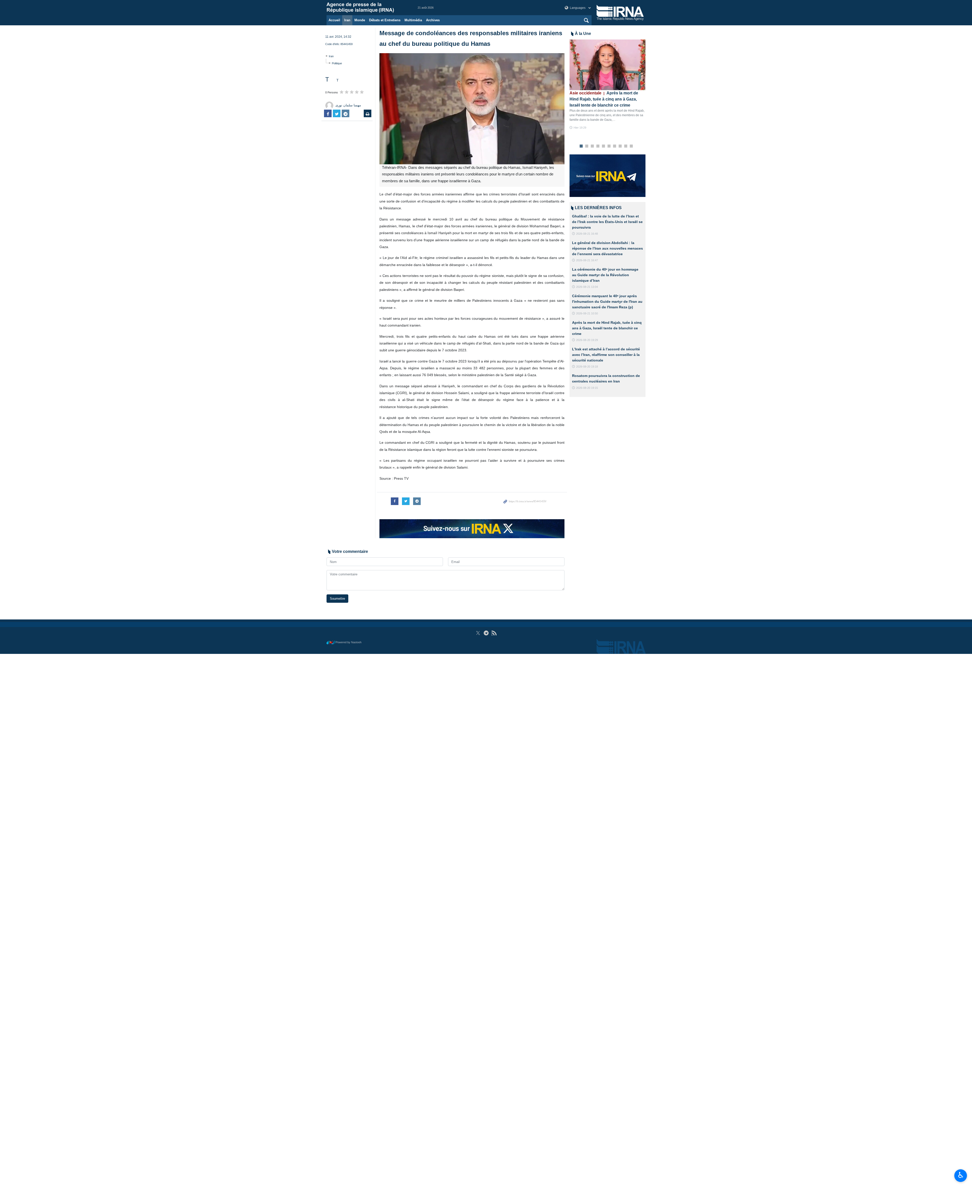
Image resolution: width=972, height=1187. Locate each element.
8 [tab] (620, 146)
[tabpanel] (607, 84)
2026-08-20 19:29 (587, 339)
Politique (337, 63)
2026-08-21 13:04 (587, 286)
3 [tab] (592, 146)
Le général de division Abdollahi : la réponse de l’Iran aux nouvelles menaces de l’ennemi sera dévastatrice (607, 248)
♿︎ (960, 1175)
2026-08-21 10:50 (587, 313)
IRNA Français (367, 8)
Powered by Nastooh (348, 642)
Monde (359, 20)
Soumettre (337, 598)
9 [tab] (626, 146)
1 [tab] (581, 146)
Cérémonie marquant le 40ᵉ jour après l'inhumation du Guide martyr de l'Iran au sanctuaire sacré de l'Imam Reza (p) (607, 301)
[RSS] (494, 633)
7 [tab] (615, 146)
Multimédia (413, 20)
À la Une (583, 33)
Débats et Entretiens (384, 20)
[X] (478, 633)
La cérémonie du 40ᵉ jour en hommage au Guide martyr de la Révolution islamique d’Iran (605, 274)
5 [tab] (603, 146)
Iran (347, 20)
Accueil (334, 20)
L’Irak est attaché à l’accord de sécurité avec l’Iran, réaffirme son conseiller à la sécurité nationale (606, 354)
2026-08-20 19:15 (587, 387)
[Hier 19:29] (607, 64)
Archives (433, 20)
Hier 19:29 (580, 127)
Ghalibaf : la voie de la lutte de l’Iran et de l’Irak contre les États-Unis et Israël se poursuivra (607, 221)
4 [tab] (598, 146)
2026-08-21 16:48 (587, 233)
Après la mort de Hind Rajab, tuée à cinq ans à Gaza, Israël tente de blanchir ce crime (604, 99)
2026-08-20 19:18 (587, 366)
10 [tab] (631, 146)
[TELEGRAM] (486, 633)
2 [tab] (587, 146)
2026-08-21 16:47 (587, 260)
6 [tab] (609, 146)
